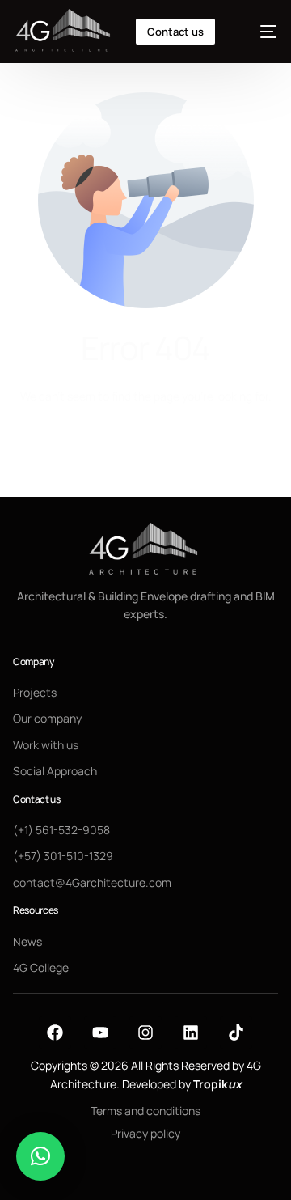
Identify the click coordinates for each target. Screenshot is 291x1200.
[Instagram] (145, 1032)
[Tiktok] (236, 1032)
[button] (40, 1156)
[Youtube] (100, 1032)
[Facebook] (55, 1032)
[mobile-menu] (259, 31)
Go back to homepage (145, 457)
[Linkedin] (191, 1032)
